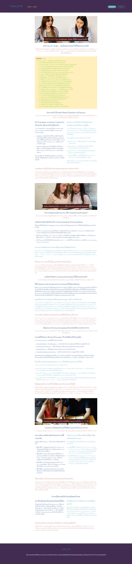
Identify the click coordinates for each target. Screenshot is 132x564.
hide (44, 58)
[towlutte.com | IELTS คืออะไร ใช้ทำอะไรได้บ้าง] (16, 6)
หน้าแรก (29, 7)
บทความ (35, 7)
